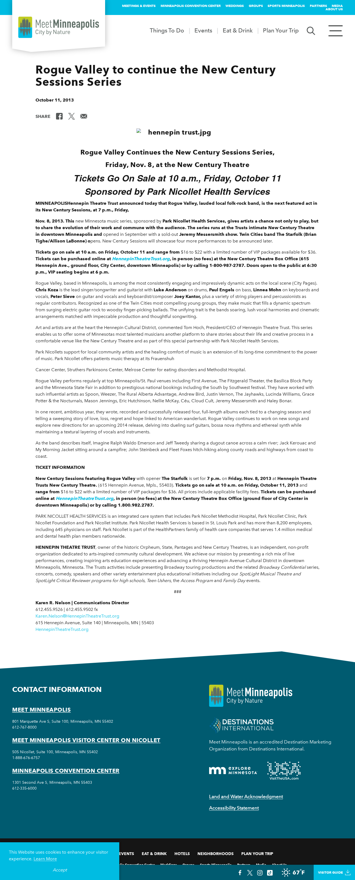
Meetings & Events (139, 6)
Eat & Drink (238, 30)
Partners (318, 6)
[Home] (58, 27)
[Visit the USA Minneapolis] (284, 771)
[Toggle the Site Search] (311, 30)
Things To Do (167, 30)
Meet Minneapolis (41, 709)
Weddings (234, 6)
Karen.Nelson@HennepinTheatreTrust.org (77, 616)
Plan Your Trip (281, 30)
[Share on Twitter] (71, 116)
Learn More (45, 858)
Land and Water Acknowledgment (246, 796)
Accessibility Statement (234, 808)
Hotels (182, 853)
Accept (60, 870)
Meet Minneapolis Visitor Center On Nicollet (86, 740)
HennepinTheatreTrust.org (141, 258)
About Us (334, 9)
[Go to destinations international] (241, 724)
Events (203, 30)
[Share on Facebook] (59, 116)
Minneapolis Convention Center (191, 6)
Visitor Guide (330, 872)
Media (337, 6)
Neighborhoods (215, 853)
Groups (256, 6)
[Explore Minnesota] (233, 770)
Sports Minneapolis (286, 6)
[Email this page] (83, 116)
